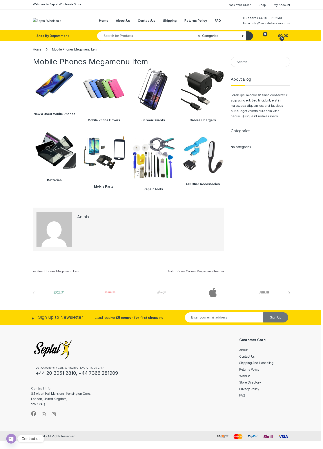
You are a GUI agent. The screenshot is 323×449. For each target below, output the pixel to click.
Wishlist (244, 376)
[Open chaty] (11, 439)
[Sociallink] (33, 413)
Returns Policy (195, 20)
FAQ (218, 20)
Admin (83, 216)
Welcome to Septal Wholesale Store (57, 4)
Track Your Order (239, 5)
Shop (262, 5)
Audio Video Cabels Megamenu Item (195, 271)
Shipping (170, 20)
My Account (282, 5)
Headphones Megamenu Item (56, 271)
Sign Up (275, 317)
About (243, 350)
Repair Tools (153, 189)
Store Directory (250, 382)
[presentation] (289, 292)
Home (103, 20)
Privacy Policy (249, 389)
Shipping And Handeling (256, 363)
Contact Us (146, 20)
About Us (123, 20)
